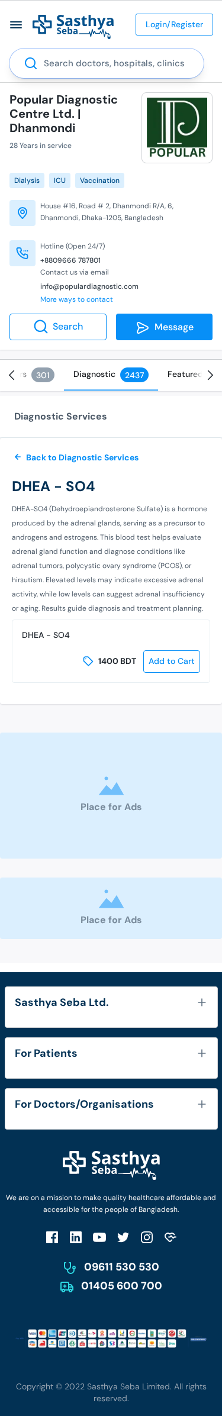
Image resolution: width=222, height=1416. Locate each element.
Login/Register (174, 24)
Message (172, 327)
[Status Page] (170, 1237)
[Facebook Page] (52, 1237)
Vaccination (100, 180)
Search (68, 326)
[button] (16, 25)
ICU (60, 180)
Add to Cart (172, 661)
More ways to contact (76, 299)
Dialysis (27, 180)
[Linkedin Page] (76, 1237)
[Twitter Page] (123, 1237)
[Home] (73, 26)
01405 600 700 (121, 1286)
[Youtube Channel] (99, 1237)
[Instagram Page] (147, 1237)
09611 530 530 (121, 1267)
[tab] (111, 375)
